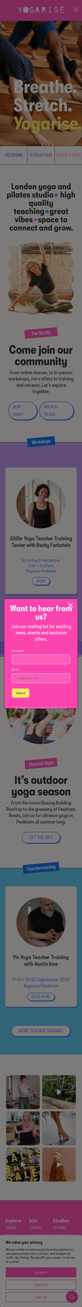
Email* (15, 669)
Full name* (18, 650)
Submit (20, 693)
